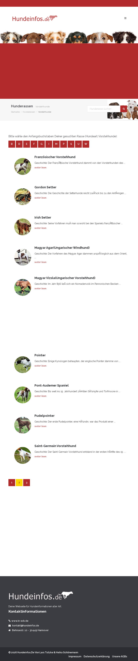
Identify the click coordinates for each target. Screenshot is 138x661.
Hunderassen (29, 112)
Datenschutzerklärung (97, 656)
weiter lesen (40, 167)
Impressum (74, 656)
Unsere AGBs (119, 656)
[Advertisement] (69, 71)
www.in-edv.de (19, 621)
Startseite (15, 112)
